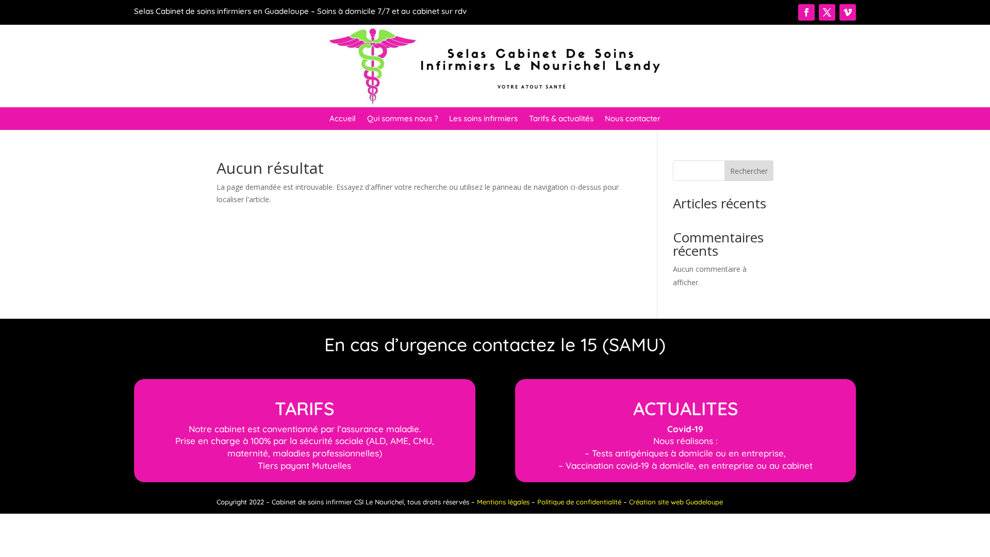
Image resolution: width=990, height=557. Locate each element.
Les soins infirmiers (483, 119)
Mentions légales (503, 502)
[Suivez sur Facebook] (806, 12)
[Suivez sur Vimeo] (847, 12)
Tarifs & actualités (561, 119)
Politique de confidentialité (579, 502)
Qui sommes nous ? (402, 119)
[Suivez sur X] (827, 12)
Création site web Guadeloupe (676, 502)
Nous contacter (633, 119)
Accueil (342, 119)
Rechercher (749, 171)
